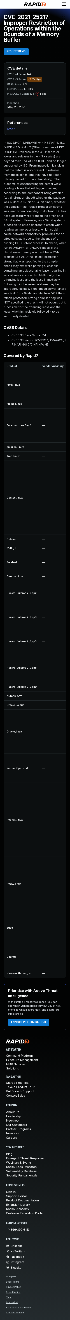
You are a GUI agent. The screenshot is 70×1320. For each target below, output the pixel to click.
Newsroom (13, 1120)
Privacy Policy (13, 1287)
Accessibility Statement (18, 1307)
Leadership (13, 1116)
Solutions (12, 1068)
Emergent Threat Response (25, 1158)
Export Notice (13, 1292)
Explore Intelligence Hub (28, 1022)
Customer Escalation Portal (24, 1213)
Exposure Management (22, 1060)
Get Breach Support (20, 1091)
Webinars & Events (19, 1162)
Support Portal (16, 1196)
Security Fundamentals (21, 1175)
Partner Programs (18, 1129)
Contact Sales (15, 1095)
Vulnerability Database (21, 1171)
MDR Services (15, 1064)
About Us (12, 1112)
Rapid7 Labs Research (21, 1167)
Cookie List (12, 1302)
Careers (11, 1137)
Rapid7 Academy (17, 1209)
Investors (12, 1133)
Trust (8, 1297)
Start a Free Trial (17, 1082)
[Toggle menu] (64, 4)
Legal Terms (12, 1281)
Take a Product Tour (20, 1087)
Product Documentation (22, 1200)
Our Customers (16, 1125)
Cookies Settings (15, 1312)
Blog (9, 1154)
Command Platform (19, 1055)
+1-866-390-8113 (18, 1229)
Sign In (11, 1192)
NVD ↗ (11, 128)
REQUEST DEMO (16, 51)
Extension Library (18, 1204)
